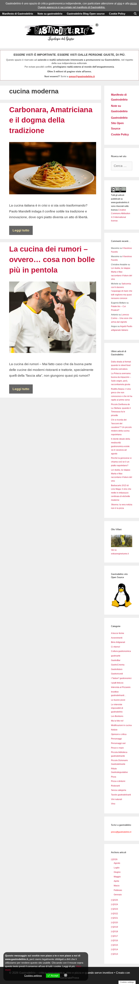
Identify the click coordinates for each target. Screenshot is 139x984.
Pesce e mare (117, 748)
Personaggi (116, 739)
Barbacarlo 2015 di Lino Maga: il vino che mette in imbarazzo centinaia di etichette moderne (121, 492)
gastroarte (115, 656)
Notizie (114, 730)
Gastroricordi (117, 674)
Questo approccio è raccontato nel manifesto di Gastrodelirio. (71, 7)
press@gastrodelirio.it (82, 76)
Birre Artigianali (118, 642)
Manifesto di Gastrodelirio (17, 13)
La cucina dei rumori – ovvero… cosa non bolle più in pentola (52, 259)
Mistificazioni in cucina (121, 725)
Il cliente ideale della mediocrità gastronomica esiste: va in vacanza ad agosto (120, 446)
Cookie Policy (117, 13)
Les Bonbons (117, 716)
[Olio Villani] (121, 546)
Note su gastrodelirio (49, 13)
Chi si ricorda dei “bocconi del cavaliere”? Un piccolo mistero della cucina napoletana (121, 427)
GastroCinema (117, 665)
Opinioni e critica (118, 734)
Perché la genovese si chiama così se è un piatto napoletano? (121, 462)
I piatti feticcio (117, 683)
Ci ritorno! (115, 647)
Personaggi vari (118, 743)
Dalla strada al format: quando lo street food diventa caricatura (121, 365)
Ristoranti (115, 786)
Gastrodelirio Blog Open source (86, 13)
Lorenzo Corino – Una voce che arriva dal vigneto (121, 318)
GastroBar (115, 660)
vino (119, 3)
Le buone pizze (118, 700)
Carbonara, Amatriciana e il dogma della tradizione (50, 120)
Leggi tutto (21, 230)
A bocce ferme (117, 633)
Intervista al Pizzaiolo (121, 687)
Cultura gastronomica (121, 651)
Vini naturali (116, 799)
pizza (133, 3)
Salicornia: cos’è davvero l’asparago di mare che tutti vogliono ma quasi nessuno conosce (121, 291)
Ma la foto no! (117, 721)
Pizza (113, 777)
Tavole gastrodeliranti (121, 795)
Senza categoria (118, 790)
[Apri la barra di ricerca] (135, 13)
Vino (113, 804)
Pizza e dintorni (118, 781)
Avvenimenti (116, 638)
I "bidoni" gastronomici (121, 678)
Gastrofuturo (116, 669)
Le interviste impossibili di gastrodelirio (117, 708)
